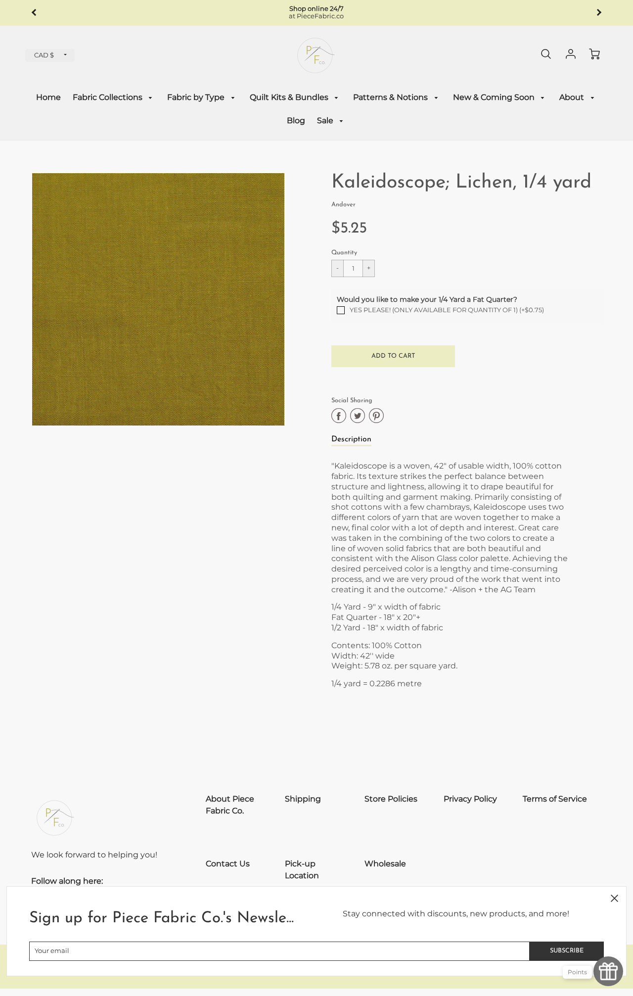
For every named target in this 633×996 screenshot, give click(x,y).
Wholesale (385, 863)
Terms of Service (555, 799)
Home (48, 97)
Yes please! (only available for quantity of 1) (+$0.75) (447, 310)
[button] (393, 356)
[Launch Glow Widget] (608, 971)
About (572, 97)
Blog (296, 120)
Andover (343, 204)
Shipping (303, 799)
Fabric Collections (108, 97)
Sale (326, 120)
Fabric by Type (196, 97)
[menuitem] (48, 98)
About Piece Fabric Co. (230, 804)
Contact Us (228, 863)
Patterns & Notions (391, 97)
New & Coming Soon (495, 97)
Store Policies (390, 799)
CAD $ (44, 55)
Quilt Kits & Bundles (290, 97)
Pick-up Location (302, 869)
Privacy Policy (470, 799)
